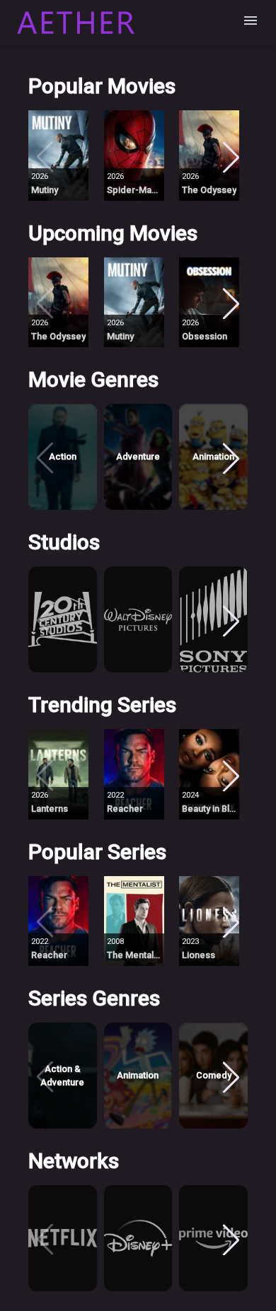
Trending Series (102, 704)
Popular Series (97, 851)
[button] (62, 155)
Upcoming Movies (112, 233)
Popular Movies (102, 86)
